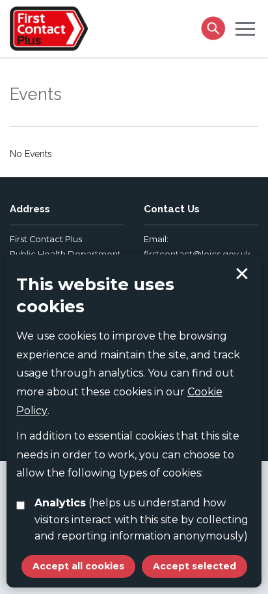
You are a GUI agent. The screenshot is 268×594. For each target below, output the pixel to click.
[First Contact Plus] (49, 27)
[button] (245, 28)
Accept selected (242, 274)
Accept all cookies (78, 566)
